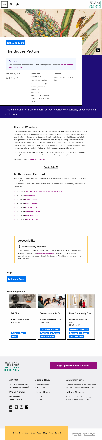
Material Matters (31, 215)
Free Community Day (51, 313)
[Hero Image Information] (98, 50)
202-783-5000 (14, 396)
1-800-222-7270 (15, 399)
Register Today (50, 167)
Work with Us (30, 433)
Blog (45, 433)
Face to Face (30, 195)
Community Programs (50, 329)
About (39, 433)
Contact (58, 433)
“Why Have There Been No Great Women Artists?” (44, 191)
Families (44, 333)
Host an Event (18, 433)
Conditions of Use (89, 435)
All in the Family (31, 207)
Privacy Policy (78, 435)
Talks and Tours (16, 279)
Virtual (14, 336)
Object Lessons (31, 199)
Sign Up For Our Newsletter (72, 365)
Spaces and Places (32, 211)
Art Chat (15, 313)
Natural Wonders (31, 203)
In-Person (55, 333)
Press (51, 433)
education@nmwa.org (36, 159)
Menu (4, 4)
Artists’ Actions (32, 219)
